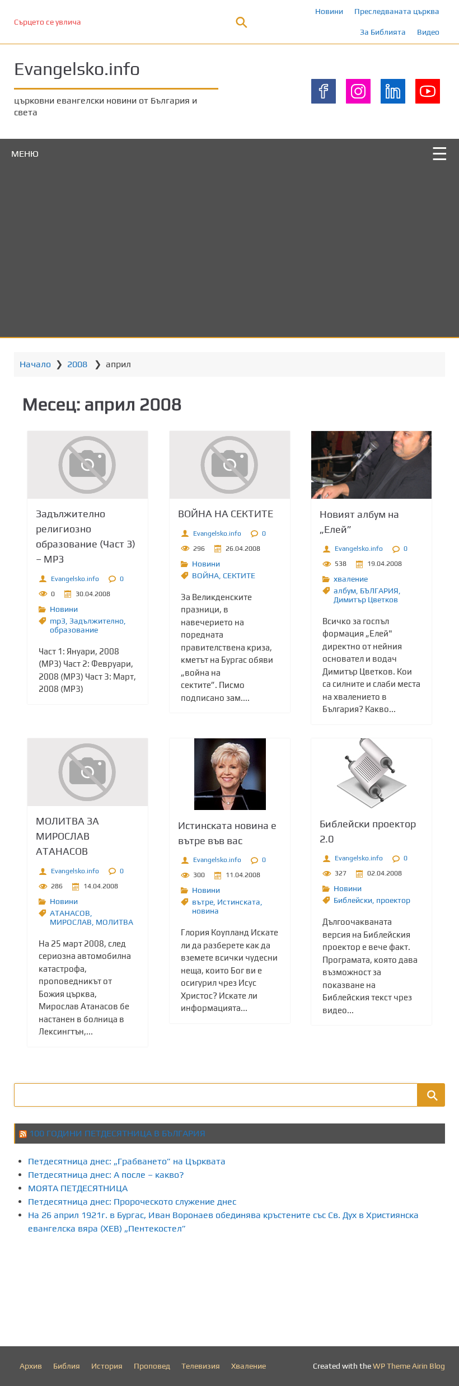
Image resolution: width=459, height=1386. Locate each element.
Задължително (96, 620)
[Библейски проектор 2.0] (371, 773)
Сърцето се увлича (47, 21)
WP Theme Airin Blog (409, 1365)
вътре (202, 901)
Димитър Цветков (366, 599)
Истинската (238, 901)
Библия (66, 1365)
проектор (393, 900)
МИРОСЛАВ (71, 921)
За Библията (383, 31)
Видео (428, 31)
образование (74, 629)
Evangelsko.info (77, 68)
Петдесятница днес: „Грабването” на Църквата (127, 1161)
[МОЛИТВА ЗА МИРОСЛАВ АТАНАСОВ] (87, 772)
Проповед (152, 1365)
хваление (351, 578)
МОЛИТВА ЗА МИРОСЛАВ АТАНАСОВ (67, 836)
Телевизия (200, 1365)
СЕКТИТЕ (239, 575)
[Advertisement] (229, 253)
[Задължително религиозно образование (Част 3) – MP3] (87, 465)
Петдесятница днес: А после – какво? (106, 1174)
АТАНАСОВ (70, 913)
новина (205, 910)
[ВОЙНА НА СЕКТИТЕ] (230, 465)
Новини (329, 11)
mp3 (57, 620)
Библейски (353, 900)
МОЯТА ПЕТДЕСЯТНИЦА (78, 1188)
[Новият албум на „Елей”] (371, 465)
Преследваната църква (396, 11)
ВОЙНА (205, 575)
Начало (35, 364)
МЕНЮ (25, 153)
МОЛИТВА (114, 921)
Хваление (248, 1365)
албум (345, 590)
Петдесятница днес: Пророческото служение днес (132, 1201)
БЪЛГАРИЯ (379, 590)
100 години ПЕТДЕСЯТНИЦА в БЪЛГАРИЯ (117, 1133)
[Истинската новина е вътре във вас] (230, 774)
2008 (77, 364)
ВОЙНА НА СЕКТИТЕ (225, 513)
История (107, 1365)
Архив (31, 1365)
